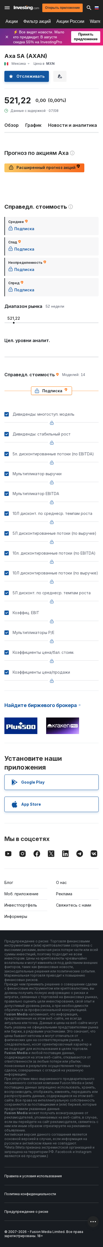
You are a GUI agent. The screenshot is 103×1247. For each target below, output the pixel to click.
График (33, 125)
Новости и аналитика (72, 125)
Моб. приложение (21, 893)
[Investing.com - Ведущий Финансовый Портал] (26, 8)
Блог (8, 882)
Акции (11, 21)
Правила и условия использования (33, 1176)
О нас (61, 882)
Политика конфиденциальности (30, 1194)
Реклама (64, 893)
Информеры (15, 916)
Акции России (70, 21)
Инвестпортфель (20, 905)
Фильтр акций (37, 21)
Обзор (11, 125)
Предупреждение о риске (26, 1212)
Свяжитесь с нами (73, 905)
